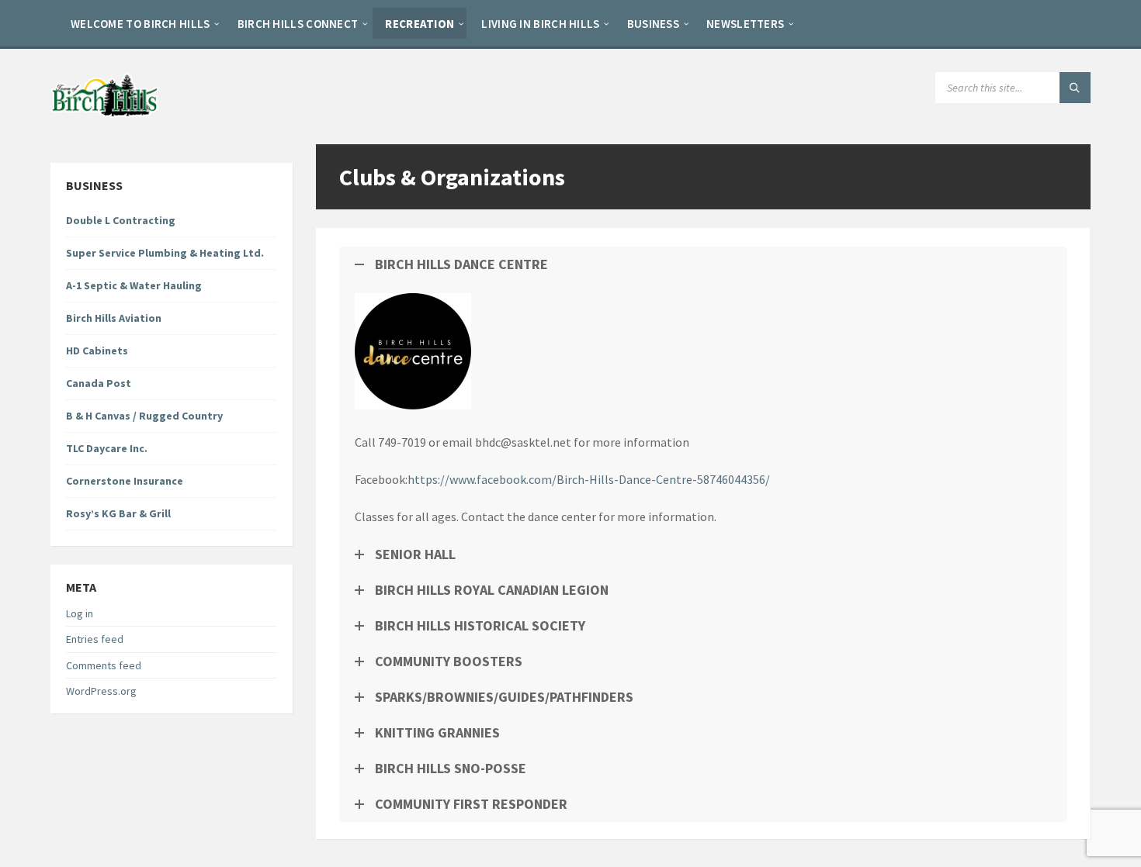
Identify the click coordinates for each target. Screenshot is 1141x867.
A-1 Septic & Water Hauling (134, 285)
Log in (79, 613)
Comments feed (103, 665)
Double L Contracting (120, 220)
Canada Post (98, 383)
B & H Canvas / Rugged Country (144, 416)
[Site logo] (104, 113)
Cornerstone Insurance (124, 481)
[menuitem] (140, 23)
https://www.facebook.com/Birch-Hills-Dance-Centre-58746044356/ (589, 479)
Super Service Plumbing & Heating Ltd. (165, 253)
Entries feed (94, 639)
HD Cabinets (97, 351)
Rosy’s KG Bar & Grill (118, 513)
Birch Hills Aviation (113, 318)
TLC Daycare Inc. (106, 448)
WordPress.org (101, 691)
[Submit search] (1075, 87)
